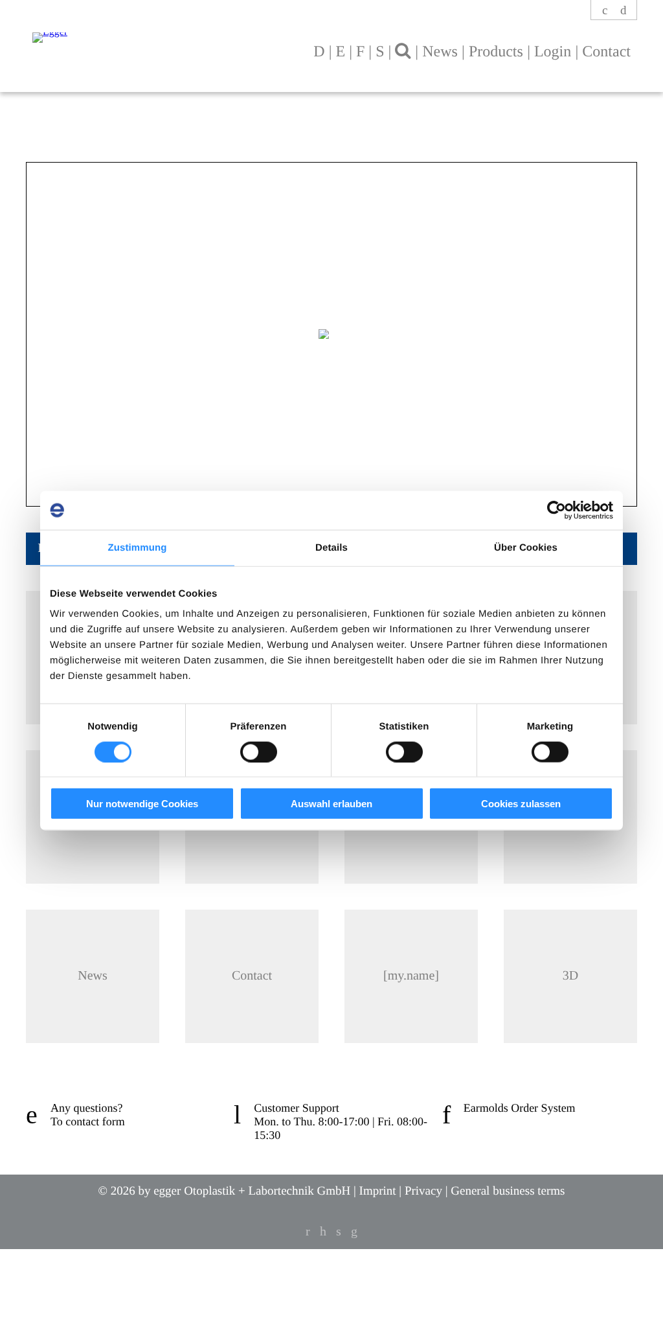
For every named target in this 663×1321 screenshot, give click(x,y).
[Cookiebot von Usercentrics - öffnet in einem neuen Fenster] (556, 510)
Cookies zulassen (521, 803)
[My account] (605, 10)
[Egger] (148, 31)
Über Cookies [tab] (525, 547)
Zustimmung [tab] (137, 547)
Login (552, 51)
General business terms (508, 1191)
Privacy (423, 1191)
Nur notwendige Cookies (142, 803)
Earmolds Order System (520, 1107)
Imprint (377, 1191)
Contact (606, 51)
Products (496, 51)
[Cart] (623, 10)
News (440, 51)
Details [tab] (331, 547)
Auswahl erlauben (331, 803)
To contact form (88, 1121)
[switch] (258, 751)
